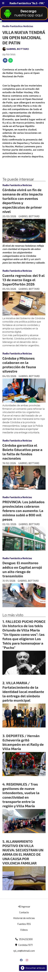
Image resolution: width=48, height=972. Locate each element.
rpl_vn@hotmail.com (24, 950)
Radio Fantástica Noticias (17, 26)
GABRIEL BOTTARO (17, 49)
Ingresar (25, 906)
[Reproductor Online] (24, 21)
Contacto (24, 912)
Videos (24, 929)
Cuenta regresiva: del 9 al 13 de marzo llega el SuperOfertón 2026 (23, 279)
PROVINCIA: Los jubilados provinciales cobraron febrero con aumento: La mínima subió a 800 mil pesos (23, 510)
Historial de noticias (24, 918)
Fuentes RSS (24, 923)
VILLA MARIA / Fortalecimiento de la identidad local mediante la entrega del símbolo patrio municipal (23, 691)
